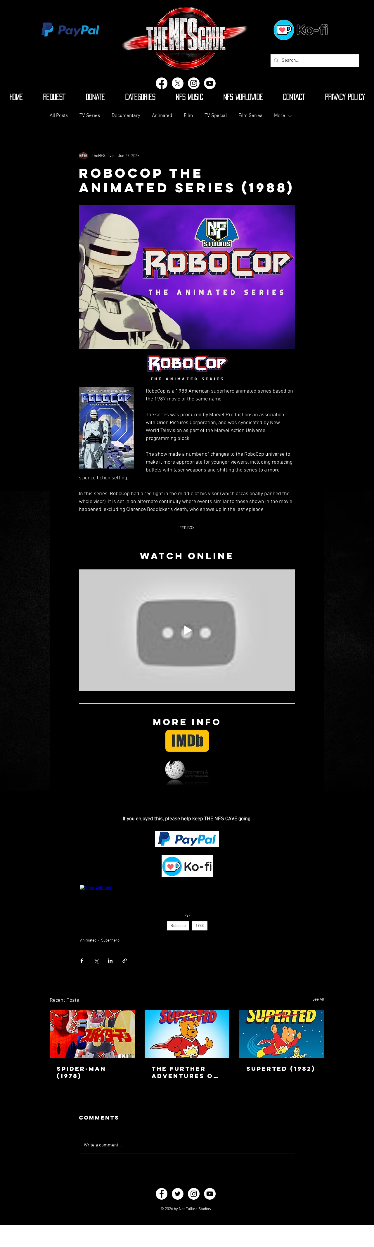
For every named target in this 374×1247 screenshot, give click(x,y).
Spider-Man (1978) (81, 1072)
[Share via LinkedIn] (110, 960)
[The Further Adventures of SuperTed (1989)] (187, 1034)
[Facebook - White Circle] (161, 1194)
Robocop (178, 925)
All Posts (59, 116)
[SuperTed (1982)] (281, 1034)
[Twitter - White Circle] (177, 1194)
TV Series (89, 116)
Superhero (110, 940)
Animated (162, 116)
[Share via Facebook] (81, 960)
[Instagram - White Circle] (194, 1194)
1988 (199, 925)
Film (188, 116)
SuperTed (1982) (280, 1068)
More (279, 116)
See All (318, 999)
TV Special (216, 116)
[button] (140, 97)
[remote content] (187, 887)
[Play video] (187, 630)
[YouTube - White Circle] (210, 1194)
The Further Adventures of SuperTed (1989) (186, 1072)
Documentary (126, 116)
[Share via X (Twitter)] (96, 960)
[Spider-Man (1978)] (92, 1034)
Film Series (250, 116)
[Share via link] (124, 960)
